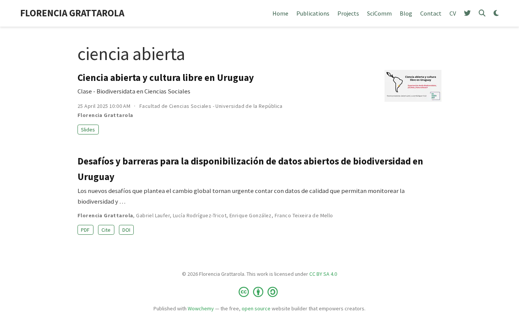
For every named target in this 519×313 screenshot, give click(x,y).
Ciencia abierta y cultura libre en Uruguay (166, 77)
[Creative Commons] (260, 291)
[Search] (482, 13)
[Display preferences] (496, 13)
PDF (85, 229)
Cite (106, 229)
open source (256, 308)
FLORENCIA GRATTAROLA (72, 13)
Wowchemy (201, 308)
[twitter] (467, 13)
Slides (88, 129)
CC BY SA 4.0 (323, 273)
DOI (126, 229)
